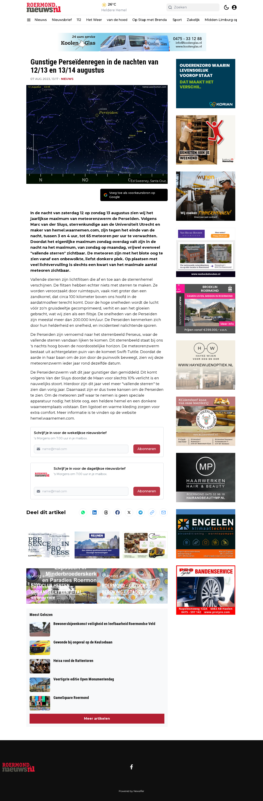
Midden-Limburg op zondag (228, 20)
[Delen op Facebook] (117, 512)
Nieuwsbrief (62, 20)
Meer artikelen (97, 718)
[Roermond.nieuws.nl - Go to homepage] (18, 766)
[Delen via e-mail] (163, 512)
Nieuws (41, 20)
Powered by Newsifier (131, 791)
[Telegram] (140, 512)
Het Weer (94, 20)
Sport (177, 20)
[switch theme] (226, 7)
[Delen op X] (129, 512)
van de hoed (117, 20)
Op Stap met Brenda (150, 20)
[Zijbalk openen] (28, 19)
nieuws (67, 79)
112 (79, 20)
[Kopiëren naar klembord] (152, 512)
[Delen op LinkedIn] (94, 512)
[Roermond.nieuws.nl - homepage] (44, 7)
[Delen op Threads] (106, 512)
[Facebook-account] (131, 766)
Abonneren (146, 449)
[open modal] (234, 7)
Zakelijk (193, 20)
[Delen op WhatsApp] (83, 512)
